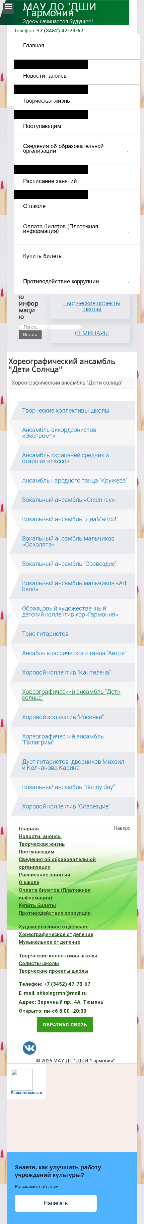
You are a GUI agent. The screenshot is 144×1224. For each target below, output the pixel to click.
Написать (56, 1203)
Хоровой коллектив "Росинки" (63, 717)
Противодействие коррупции (61, 281)
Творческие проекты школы (92, 306)
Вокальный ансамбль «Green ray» (68, 500)
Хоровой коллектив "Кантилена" (66, 672)
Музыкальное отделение (49, 942)
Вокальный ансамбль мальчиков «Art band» (74, 586)
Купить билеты (43, 256)
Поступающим (42, 126)
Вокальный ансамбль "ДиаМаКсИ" (70, 519)
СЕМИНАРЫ (92, 333)
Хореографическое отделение (56, 934)
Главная (33, 45)
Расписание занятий (50, 181)
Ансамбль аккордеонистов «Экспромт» (59, 433)
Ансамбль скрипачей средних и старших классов (65, 458)
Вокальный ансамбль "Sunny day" (68, 787)
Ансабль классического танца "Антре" (74, 653)
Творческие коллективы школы (66, 411)
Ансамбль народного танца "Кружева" (75, 481)
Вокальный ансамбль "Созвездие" (69, 564)
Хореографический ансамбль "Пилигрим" (63, 739)
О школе (34, 206)
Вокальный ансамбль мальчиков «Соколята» (68, 542)
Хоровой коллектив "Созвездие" (66, 806)
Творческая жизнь (46, 101)
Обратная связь (65, 1024)
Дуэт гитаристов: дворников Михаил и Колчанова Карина (73, 765)
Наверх (122, 828)
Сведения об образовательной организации (63, 148)
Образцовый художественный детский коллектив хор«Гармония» (70, 611)
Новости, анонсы (45, 76)
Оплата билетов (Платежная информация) (60, 228)
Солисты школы (39, 963)
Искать (30, 334)
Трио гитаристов (45, 634)
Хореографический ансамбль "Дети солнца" (67, 383)
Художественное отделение (53, 927)
